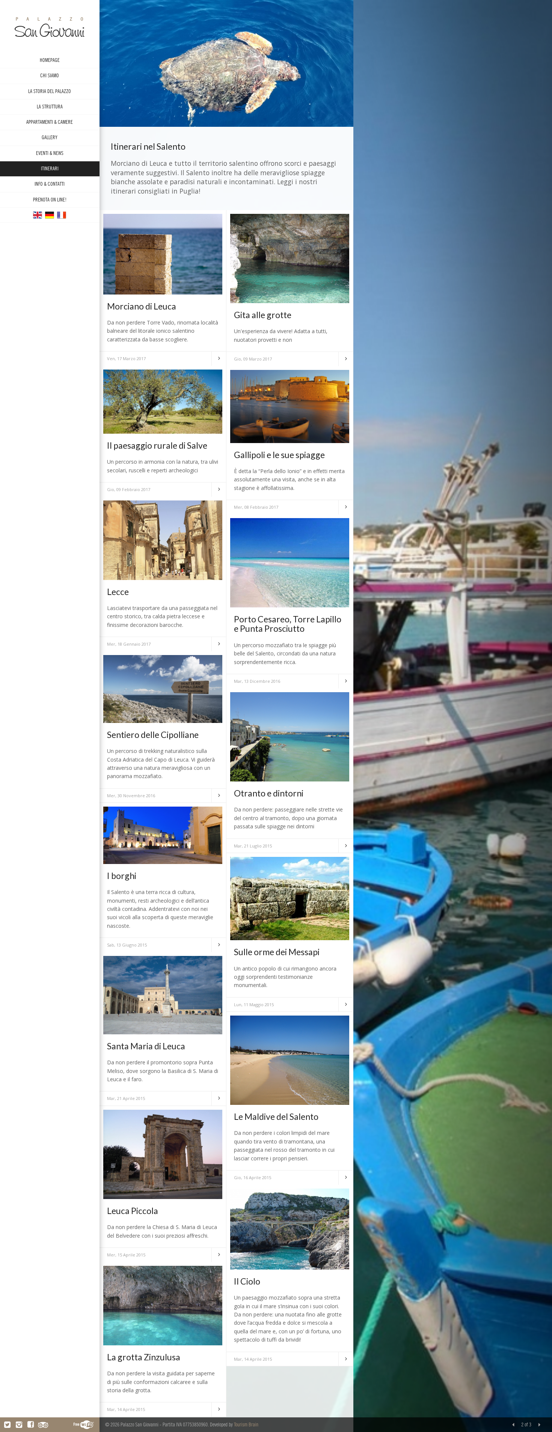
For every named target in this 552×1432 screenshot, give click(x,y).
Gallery (49, 137)
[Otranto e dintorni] (289, 736)
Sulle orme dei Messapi (277, 952)
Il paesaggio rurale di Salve (157, 445)
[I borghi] (162, 834)
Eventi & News (49, 153)
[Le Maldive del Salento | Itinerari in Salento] (289, 1059)
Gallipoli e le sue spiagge (279, 454)
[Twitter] (7, 1424)
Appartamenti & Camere (49, 122)
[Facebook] (30, 1424)
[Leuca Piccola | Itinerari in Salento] (162, 1153)
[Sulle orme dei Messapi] (289, 898)
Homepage (50, 60)
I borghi (121, 875)
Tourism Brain (246, 1424)
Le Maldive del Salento (276, 1116)
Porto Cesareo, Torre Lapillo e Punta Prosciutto (287, 624)
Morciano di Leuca (141, 306)
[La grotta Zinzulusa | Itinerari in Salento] (162, 1305)
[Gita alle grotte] (289, 257)
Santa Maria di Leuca (146, 1046)
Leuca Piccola (132, 1210)
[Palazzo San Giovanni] (49, 214)
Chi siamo (49, 75)
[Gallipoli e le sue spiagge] (289, 405)
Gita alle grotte (262, 315)
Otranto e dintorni (268, 793)
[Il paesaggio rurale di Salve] (162, 400)
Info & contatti (50, 184)
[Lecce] (162, 539)
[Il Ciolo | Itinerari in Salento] (289, 1228)
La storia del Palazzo (49, 91)
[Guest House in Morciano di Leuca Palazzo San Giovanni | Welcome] (37, 214)
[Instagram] (19, 1424)
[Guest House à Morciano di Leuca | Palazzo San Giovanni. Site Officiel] (61, 214)
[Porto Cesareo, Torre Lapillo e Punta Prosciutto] (289, 562)
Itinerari (50, 168)
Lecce (118, 591)
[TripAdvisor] (43, 1424)
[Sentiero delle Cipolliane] (162, 688)
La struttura (50, 107)
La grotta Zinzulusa (143, 1357)
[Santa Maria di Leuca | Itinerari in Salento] (162, 994)
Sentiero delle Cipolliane (153, 734)
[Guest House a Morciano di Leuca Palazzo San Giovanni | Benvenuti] (50, 26)
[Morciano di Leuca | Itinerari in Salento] (162, 253)
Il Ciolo (247, 1281)
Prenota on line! (49, 200)
